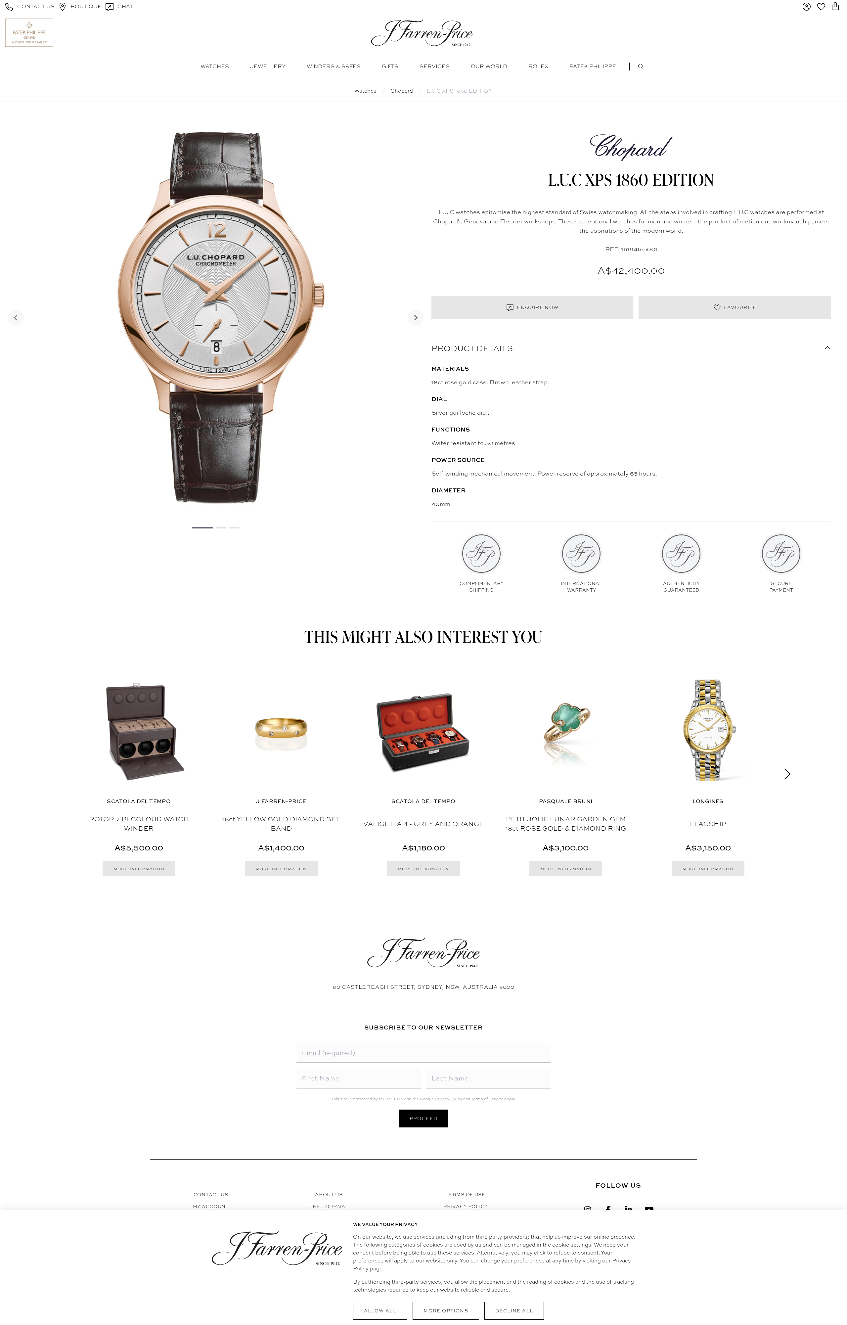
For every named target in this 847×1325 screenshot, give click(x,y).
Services (435, 66)
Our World (489, 66)
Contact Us (211, 1195)
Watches (215, 66)
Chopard (401, 90)
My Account (211, 1207)
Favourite (740, 307)
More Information (138, 869)
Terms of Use (465, 1195)
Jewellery (268, 66)
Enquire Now (537, 307)
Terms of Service (487, 1099)
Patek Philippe (592, 66)
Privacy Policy (448, 1099)
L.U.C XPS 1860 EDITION (460, 90)
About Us (329, 1195)
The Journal (328, 1207)
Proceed (424, 1118)
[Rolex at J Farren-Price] (816, 32)
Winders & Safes (334, 66)
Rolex (538, 66)
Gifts (390, 66)
